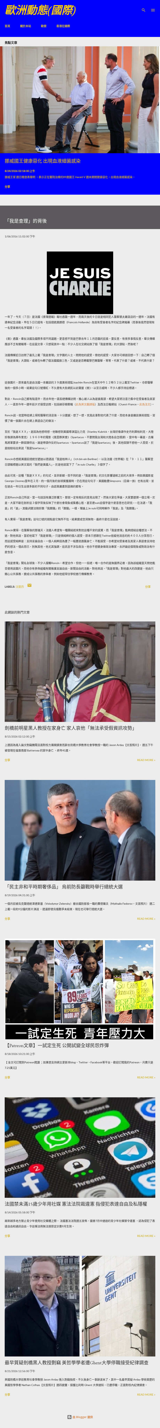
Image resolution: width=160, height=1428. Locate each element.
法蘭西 (20, 586)
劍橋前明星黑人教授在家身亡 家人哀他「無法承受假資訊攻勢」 (71, 728)
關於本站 (25, 26)
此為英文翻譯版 (85, 404)
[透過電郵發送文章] (29, 586)
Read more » (146, 760)
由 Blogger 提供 (82, 1417)
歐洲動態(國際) (40, 10)
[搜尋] (143, 7)
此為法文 (144, 404)
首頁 (7, 26)
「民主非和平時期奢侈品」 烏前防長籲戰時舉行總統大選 (64, 887)
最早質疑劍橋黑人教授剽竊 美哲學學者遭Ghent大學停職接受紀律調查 (76, 1363)
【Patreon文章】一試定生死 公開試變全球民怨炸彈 (57, 1045)
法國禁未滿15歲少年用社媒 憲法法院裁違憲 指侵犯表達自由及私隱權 (76, 1204)
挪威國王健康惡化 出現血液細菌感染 (43, 161)
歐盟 (43, 26)
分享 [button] (7, 186)
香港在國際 (63, 26)
